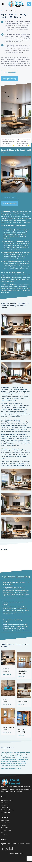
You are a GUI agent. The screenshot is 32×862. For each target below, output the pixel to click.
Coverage (3, 825)
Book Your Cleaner (5, 835)
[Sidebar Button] (2, 3)
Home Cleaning (5, 820)
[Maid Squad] (15, 4)
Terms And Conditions (6, 830)
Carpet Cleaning (5, 802)
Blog (2, 832)
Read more (5, 674)
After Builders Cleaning (7, 800)
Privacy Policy (4, 827)
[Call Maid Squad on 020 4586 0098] (29, 4)
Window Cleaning (5, 812)
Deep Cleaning (4, 805)
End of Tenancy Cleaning (7, 809)
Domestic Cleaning (5, 807)
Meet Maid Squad (5, 823)
